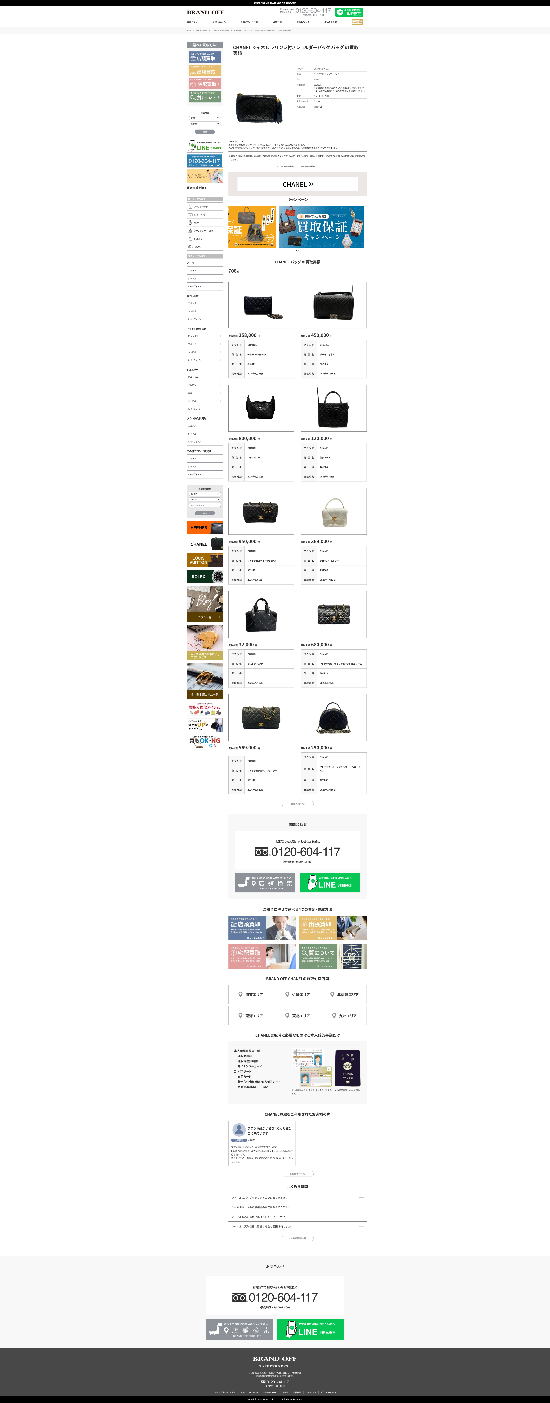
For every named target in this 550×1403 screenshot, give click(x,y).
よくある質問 (330, 21)
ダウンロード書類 (328, 1392)
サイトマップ (311, 1392)
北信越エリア (348, 994)
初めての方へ (219, 21)
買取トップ (192, 21)
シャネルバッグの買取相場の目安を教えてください (260, 1207)
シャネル (192, 278)
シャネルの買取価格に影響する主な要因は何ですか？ (262, 1226)
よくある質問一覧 (297, 1238)
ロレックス (193, 336)
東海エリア (254, 1015)
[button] (296, 250)
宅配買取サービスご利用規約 (275, 1392)
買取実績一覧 (298, 803)
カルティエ (193, 376)
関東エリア (254, 994)
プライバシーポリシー (249, 1392)
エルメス (192, 270)
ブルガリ (192, 384)
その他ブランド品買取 (199, 451)
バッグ (190, 263)
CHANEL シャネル (321, 68)
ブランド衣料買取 (197, 418)
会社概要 (297, 1392)
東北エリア (301, 1015)
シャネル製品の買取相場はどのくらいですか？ (258, 1217)
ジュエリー (192, 369)
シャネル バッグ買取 (220, 30)
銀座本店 (318, 106)
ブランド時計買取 (197, 329)
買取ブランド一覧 (249, 21)
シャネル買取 (201, 30)
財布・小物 (193, 296)
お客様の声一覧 (298, 1173)
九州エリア (348, 1015)
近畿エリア (301, 994)
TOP (189, 30)
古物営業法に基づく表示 (225, 1392)
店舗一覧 (277, 21)
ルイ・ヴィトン (194, 286)
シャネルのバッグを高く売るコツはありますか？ (259, 1197)
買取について (303, 21)
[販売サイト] (357, 22)
